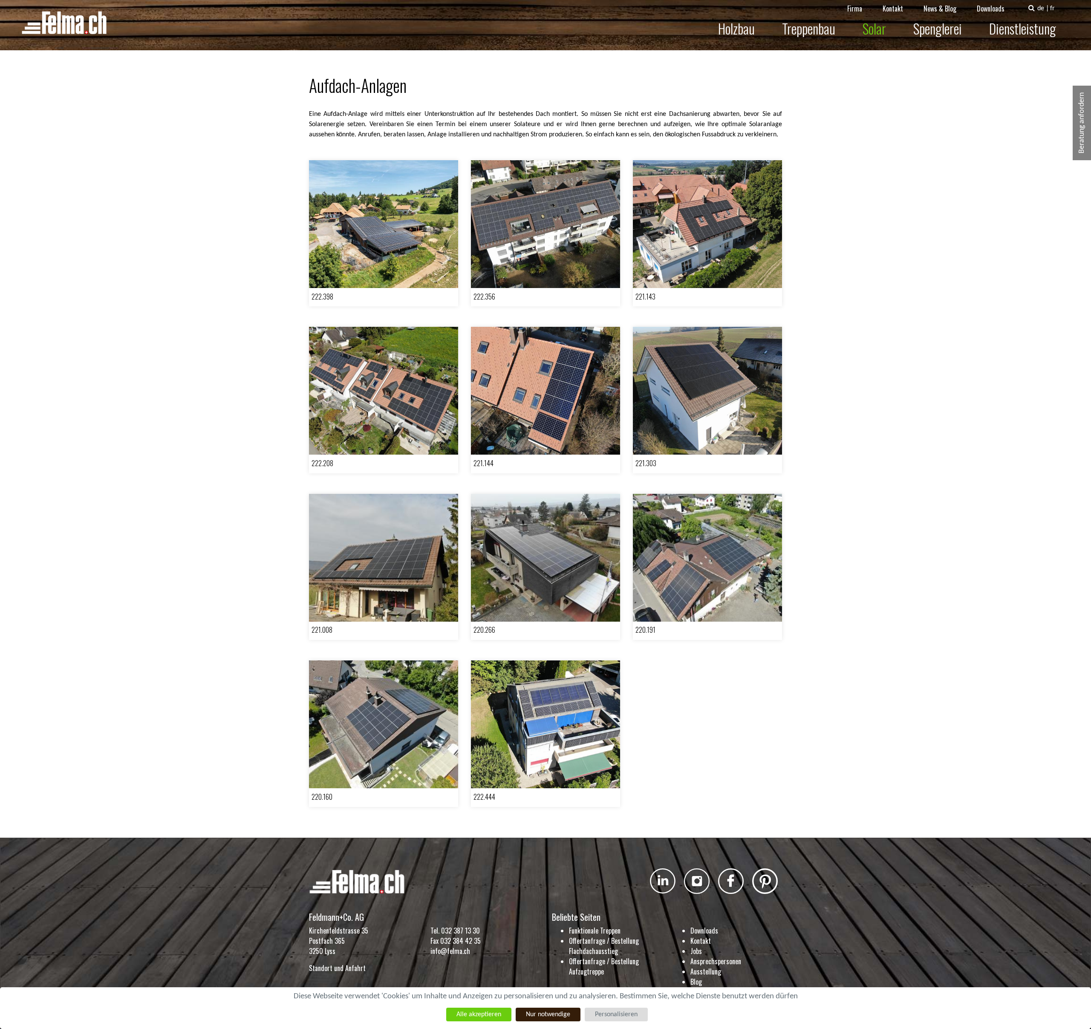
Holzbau (736, 28)
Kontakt (893, 8)
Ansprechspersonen (715, 961)
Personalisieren (616, 1014)
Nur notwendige (548, 1014)
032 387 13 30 (460, 930)
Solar (874, 28)
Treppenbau (808, 28)
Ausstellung (705, 971)
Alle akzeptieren (478, 1014)
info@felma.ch (450, 951)
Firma (854, 8)
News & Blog (940, 8)
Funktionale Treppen (595, 930)
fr (1052, 8)
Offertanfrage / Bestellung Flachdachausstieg (604, 946)
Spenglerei (937, 28)
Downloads (990, 8)
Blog (696, 982)
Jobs (696, 951)
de (1040, 8)
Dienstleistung (1022, 28)
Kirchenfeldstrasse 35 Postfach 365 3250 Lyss (338, 940)
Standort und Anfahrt (337, 968)
